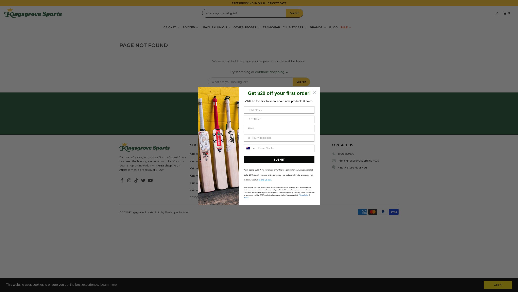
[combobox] (250, 148)
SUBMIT (279, 159)
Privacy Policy (304, 195)
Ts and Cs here (264, 180)
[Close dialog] (314, 92)
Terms (246, 198)
